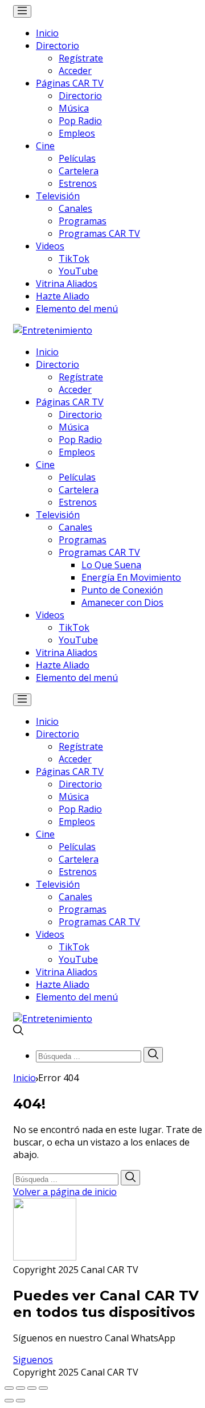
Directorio (57, 45)
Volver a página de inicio (65, 1191)
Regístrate (81, 58)
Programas (82, 221)
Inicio (47, 33)
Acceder (75, 70)
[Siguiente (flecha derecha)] (20, 1400)
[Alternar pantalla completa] (31, 1388)
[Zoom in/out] (43, 1388)
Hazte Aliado (62, 296)
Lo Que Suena (111, 565)
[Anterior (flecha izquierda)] (9, 1400)
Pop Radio (80, 120)
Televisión (58, 196)
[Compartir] (20, 1388)
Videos (50, 246)
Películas (77, 158)
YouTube (78, 271)
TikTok (74, 258)
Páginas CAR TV (70, 83)
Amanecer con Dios (122, 602)
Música (74, 108)
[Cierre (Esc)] (9, 1388)
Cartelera (79, 171)
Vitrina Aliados (66, 283)
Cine (45, 145)
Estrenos (78, 183)
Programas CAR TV (99, 233)
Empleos (77, 133)
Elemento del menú (77, 308)
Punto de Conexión (122, 590)
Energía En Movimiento (131, 577)
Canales (75, 208)
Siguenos (33, 1359)
